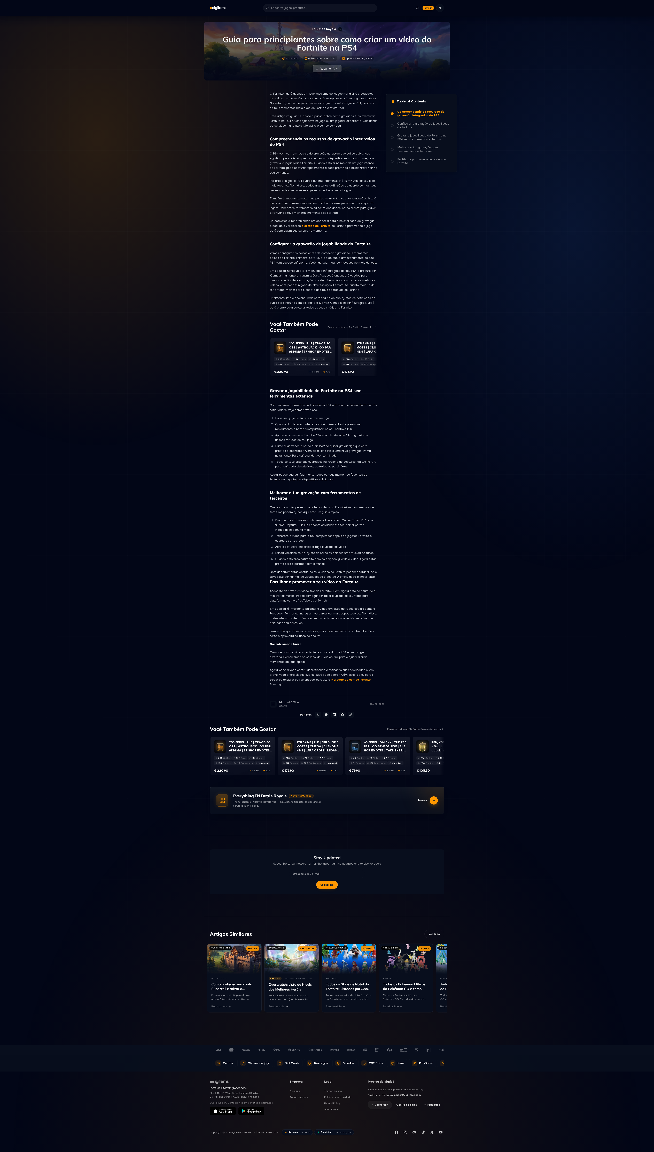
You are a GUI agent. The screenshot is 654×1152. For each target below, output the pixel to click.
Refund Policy (332, 1103)
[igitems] (218, 8)
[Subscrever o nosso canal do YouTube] (440, 1132)
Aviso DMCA (331, 1109)
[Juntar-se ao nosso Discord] (414, 1132)
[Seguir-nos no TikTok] (423, 1132)
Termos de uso (333, 1090)
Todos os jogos (299, 1097)
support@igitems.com (407, 1095)
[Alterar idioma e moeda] (417, 8)
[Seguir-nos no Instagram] (405, 1132)
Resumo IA (327, 68)
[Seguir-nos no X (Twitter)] (432, 1132)
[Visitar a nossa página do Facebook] (396, 1132)
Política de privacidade (337, 1097)
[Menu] (440, 8)
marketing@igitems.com (260, 1102)
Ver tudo (434, 934)
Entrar (428, 7)
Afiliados (295, 1090)
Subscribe (327, 885)
